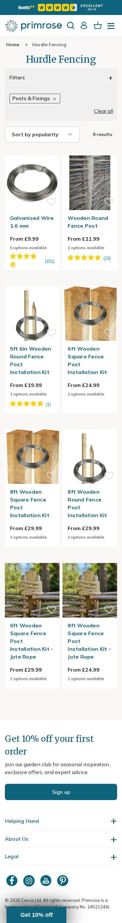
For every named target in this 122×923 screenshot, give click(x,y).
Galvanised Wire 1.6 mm (32, 222)
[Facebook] (12, 881)
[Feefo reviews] (61, 7)
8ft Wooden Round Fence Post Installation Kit (87, 503)
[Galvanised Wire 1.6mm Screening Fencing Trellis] (32, 151)
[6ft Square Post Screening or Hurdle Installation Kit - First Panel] (89, 282)
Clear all (103, 111)
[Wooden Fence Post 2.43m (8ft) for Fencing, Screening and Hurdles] (89, 151)
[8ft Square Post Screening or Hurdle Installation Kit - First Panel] (32, 425)
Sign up (61, 792)
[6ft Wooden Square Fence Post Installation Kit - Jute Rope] (32, 559)
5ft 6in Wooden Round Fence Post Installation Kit (30, 360)
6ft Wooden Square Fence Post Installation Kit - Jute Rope (31, 641)
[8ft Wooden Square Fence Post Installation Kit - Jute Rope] (89, 559)
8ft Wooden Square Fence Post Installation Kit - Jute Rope (89, 641)
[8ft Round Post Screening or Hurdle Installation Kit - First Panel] (89, 425)
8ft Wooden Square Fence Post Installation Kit (29, 503)
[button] (36, 915)
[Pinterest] (63, 881)
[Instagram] (29, 881)
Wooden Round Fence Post (88, 222)
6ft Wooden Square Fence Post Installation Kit (87, 360)
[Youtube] (46, 881)
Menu (112, 28)
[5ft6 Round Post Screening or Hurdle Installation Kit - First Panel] (32, 282)
